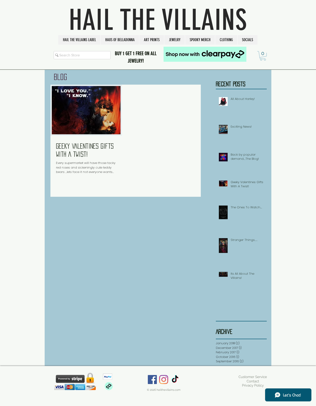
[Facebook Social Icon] (152, 379)
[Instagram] (163, 379)
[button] (79, 40)
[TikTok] (175, 379)
